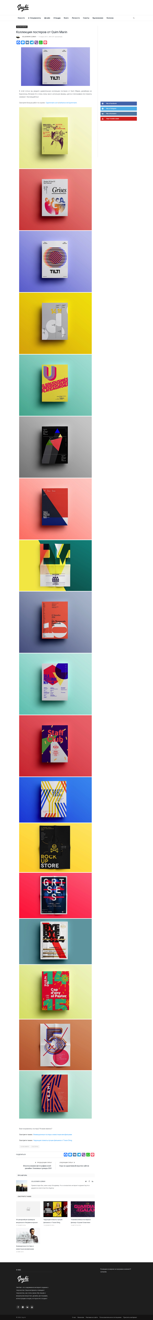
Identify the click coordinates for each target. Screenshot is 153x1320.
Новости (21, 18)
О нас (74, 1317)
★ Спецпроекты (34, 18)
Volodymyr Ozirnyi (29, 36)
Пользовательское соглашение (110, 1317)
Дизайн (47, 18)
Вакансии (81, 1317)
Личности (76, 18)
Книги (66, 18)
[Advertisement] (117, 63)
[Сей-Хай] (23, 7)
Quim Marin (25, 1146)
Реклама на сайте (92, 1317)
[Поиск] (134, 18)
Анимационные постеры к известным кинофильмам (52, 1134)
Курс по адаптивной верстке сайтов (74, 1166)
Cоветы (86, 18)
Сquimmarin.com (52, 103)
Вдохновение (98, 18)
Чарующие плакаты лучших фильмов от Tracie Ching (52, 1140)
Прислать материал (130, 1317)
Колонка (110, 18)
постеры (35, 1146)
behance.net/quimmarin (68, 103)
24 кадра (56, 18)
